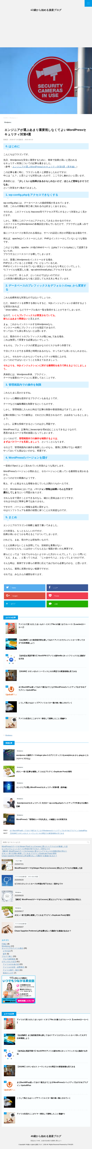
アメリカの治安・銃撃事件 (13, 967)
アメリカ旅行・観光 (11, 970)
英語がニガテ (8, 973)
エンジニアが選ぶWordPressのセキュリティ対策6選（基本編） (44, 166)
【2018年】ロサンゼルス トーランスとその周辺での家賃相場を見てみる (48, 671)
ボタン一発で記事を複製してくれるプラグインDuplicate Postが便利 (44, 772)
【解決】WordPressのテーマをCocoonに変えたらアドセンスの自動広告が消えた (34, 851)
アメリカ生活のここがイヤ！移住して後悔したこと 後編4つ (43, 718)
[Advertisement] (46, 30)
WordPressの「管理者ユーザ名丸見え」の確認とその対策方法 (41, 819)
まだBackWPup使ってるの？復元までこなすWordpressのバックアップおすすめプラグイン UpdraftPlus (48, 830)
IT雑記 (4, 944)
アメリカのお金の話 (11, 964)
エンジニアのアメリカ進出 (12, 948)
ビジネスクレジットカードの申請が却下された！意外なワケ (26, 849)
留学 (4, 954)
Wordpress (8, 735)
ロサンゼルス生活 (9, 962)
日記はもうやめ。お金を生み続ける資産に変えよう (46, 1140)
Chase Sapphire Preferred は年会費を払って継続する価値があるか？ (29, 856)
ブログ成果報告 (9, 959)
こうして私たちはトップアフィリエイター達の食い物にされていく (45, 703)
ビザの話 (6, 951)
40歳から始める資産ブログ (46, 9)
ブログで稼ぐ (7, 956)
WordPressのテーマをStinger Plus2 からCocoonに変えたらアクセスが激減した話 (35, 846)
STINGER (70, 1144)
